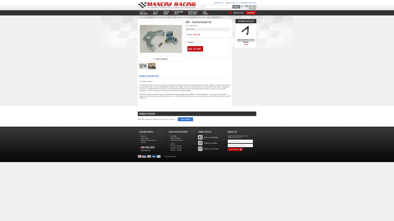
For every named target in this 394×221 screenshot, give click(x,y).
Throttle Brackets (177, 17)
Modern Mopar (166, 13)
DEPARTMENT (144, 13)
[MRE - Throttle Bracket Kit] (161, 56)
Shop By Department (150, 17)
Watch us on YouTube (211, 149)
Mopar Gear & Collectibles (193, 13)
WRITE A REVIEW (185, 119)
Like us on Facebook (211, 137)
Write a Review (190, 29)
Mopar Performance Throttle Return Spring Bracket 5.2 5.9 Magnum (245, 41)
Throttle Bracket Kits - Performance (194, 17)
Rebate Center (250, 3)
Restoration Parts (178, 13)
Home (141, 17)
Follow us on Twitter (210, 143)
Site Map (143, 142)
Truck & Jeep (162, 17)
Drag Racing (205, 13)
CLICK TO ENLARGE (162, 59)
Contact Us (233, 3)
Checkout (251, 12)
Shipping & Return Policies (148, 140)
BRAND (156, 13)
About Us (220, 3)
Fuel (169, 17)
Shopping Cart (238, 13)
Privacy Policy (145, 138)
